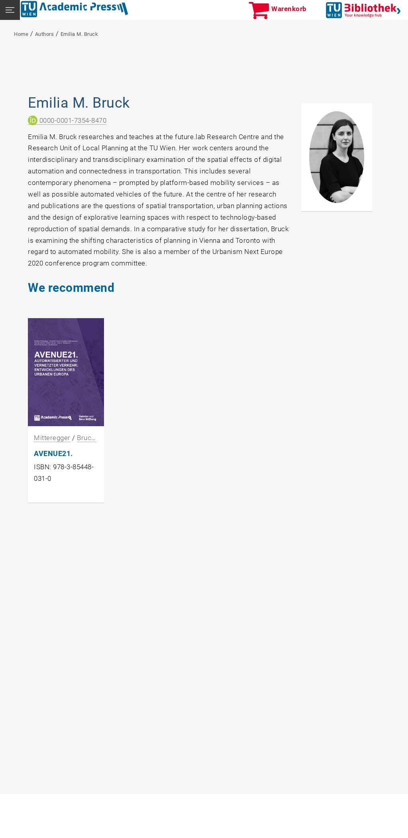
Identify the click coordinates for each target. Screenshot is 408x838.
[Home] (74, 9)
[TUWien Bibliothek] (363, 10)
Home (21, 34)
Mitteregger (52, 438)
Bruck (86, 438)
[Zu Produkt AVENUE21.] (66, 372)
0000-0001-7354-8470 (71, 120)
